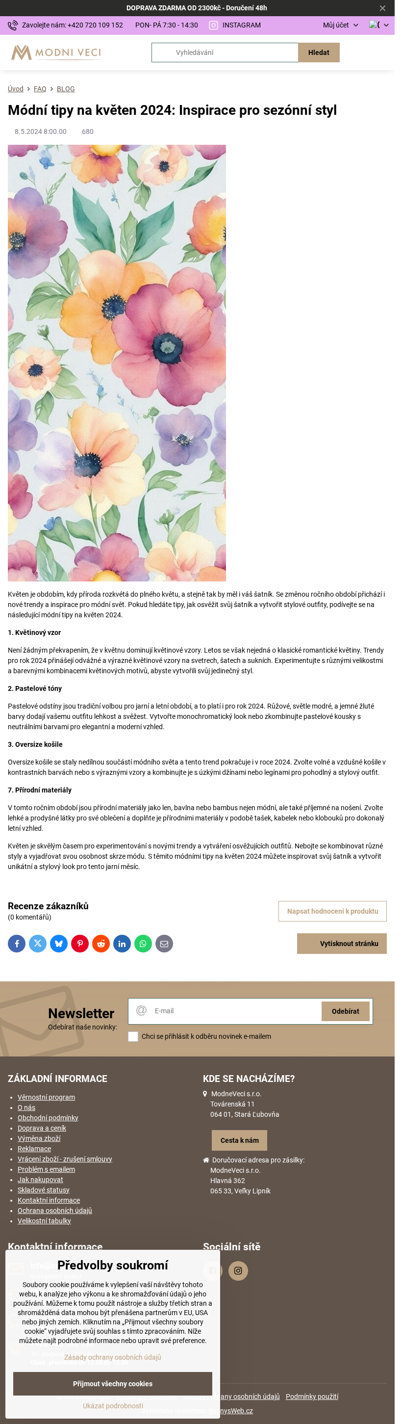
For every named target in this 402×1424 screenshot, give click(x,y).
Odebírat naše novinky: (82, 1027)
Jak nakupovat (40, 1180)
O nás (26, 1107)
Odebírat (345, 1011)
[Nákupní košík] (359, 52)
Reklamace (34, 1149)
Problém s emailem (46, 1169)
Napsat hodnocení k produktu (332, 911)
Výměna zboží (39, 1138)
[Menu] (383, 52)
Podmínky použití (312, 1396)
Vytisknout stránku (348, 944)
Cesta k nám (240, 1140)
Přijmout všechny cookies (112, 1384)
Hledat (318, 52)
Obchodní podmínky (48, 1118)
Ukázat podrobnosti (113, 1406)
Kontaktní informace (49, 1200)
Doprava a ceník (42, 1128)
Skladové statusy (44, 1190)
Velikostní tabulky (44, 1221)
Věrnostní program (46, 1097)
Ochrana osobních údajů (55, 1210)
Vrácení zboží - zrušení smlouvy (65, 1159)
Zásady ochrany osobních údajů (231, 1396)
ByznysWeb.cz (231, 1411)
